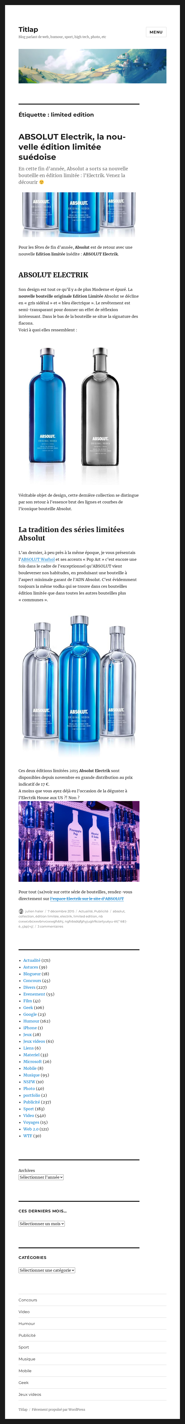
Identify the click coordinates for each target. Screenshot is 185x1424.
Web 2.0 (31, 1129)
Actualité (86, 911)
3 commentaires (50, 926)
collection (26, 916)
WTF (27, 1135)
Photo (29, 1088)
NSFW (29, 1081)
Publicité (101, 911)
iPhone (30, 1027)
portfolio (31, 1095)
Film (27, 1000)
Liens (28, 1048)
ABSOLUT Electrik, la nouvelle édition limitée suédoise (72, 147)
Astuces (30, 967)
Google (30, 1014)
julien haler (34, 911)
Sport (28, 1108)
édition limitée (47, 916)
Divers (29, 987)
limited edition (85, 916)
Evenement (34, 994)
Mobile (30, 1068)
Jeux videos (34, 1041)
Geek (28, 1007)
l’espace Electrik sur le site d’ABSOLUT (87, 898)
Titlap (28, 29)
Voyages (31, 1122)
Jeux (27, 1034)
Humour (31, 1021)
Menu (156, 32)
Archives (27, 1170)
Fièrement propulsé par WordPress (58, 1410)
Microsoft (32, 1061)
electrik (66, 916)
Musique (31, 1075)
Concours (32, 980)
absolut (119, 911)
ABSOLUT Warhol (38, 559)
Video (28, 1115)
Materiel (31, 1054)
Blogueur (32, 973)
